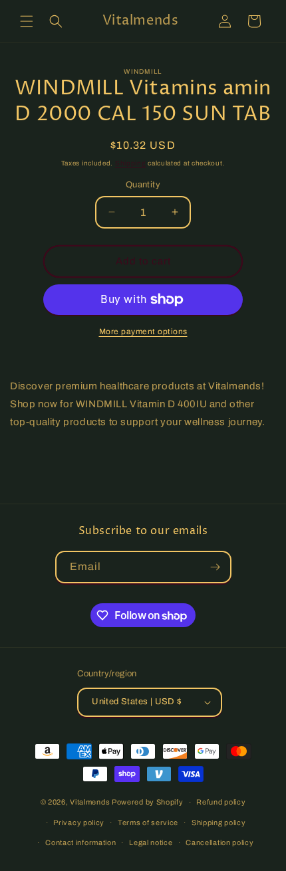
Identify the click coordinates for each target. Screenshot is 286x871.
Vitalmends (90, 802)
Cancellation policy (219, 842)
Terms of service (148, 822)
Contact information (80, 842)
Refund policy (220, 802)
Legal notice (150, 842)
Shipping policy (219, 822)
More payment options (143, 331)
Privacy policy (78, 822)
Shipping (130, 163)
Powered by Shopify (148, 802)
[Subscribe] (215, 567)
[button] (26, 21)
